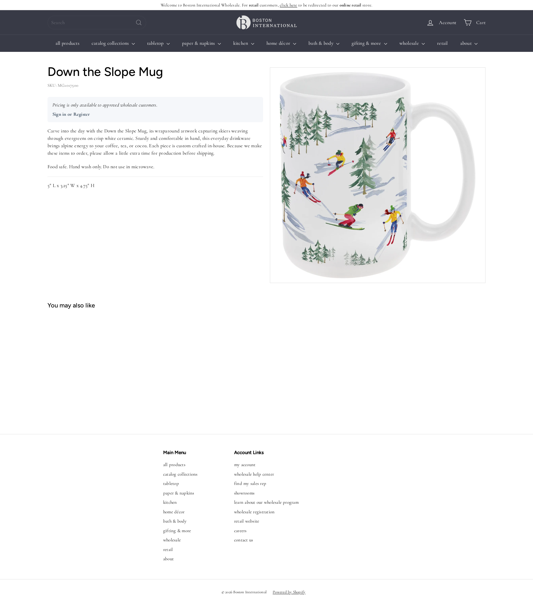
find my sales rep (250, 483)
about (466, 43)
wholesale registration (254, 512)
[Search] (138, 22)
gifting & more (367, 43)
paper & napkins (199, 43)
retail (442, 43)
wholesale (409, 43)
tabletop (156, 43)
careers (240, 530)
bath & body (321, 43)
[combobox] (97, 22)
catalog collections (111, 43)
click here (288, 5)
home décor (279, 43)
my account (244, 464)
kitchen (241, 43)
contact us (243, 540)
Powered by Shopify (289, 592)
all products (67, 43)
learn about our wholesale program (266, 502)
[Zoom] (377, 175)
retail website (246, 521)
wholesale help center (254, 474)
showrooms (244, 493)
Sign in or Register (71, 114)
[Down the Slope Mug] (84, 368)
